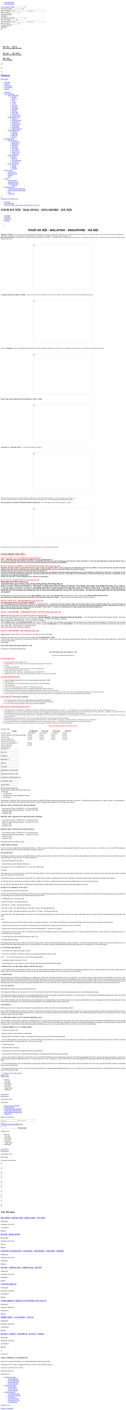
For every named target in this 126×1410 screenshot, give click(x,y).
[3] (1, 1354)
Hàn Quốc (15, 147)
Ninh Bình (15, 109)
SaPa (13, 100)
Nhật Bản (14, 145)
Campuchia (15, 154)
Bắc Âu (14, 157)
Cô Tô (14, 104)
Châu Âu (14, 185)
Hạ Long (14, 99)
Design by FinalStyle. (7, 1408)
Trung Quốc (15, 150)
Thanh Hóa (15, 122)
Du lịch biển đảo (13, 1384)
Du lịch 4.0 (11, 193)
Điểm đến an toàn (13, 183)
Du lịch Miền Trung (14, 117)
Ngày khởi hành (5, 10)
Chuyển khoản (7, 793)
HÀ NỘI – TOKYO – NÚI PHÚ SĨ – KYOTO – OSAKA (22, 1334)
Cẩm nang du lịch (9, 187)
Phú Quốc (15, 134)
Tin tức (6, 178)
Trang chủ (7, 92)
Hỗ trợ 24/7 (7, 1114)
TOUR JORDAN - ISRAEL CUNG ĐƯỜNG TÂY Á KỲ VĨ (23, 1301)
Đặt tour (6, 221)
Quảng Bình (15, 127)
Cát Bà (14, 102)
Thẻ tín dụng (7, 797)
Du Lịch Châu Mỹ (13, 164)
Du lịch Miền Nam (13, 130)
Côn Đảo (14, 132)
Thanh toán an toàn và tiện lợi (13, 1110)
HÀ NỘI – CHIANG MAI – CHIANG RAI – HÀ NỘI (21, 1268)
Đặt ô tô (10, 175)
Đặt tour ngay (5, 1075)
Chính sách (7, 219)
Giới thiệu (7, 82)
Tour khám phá (12, 1402)
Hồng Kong (15, 144)
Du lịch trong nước (9, 1377)
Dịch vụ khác (8, 170)
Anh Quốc (15, 162)
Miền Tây (15, 135)
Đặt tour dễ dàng (9, 1107)
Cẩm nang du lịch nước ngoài (16, 190)
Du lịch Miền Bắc (13, 95)
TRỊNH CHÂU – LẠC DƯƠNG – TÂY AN (17, 1317)
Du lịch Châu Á (12, 140)
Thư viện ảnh (8, 87)
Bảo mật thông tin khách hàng (13, 1112)
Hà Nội (14, 97)
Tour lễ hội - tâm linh (14, 1395)
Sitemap (6, 89)
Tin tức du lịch (12, 180)
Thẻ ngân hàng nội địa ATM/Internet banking (16, 795)
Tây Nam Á (15, 149)
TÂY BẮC (15, 114)
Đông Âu (14, 159)
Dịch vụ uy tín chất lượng (11, 1105)
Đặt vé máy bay (12, 173)
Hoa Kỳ (14, 167)
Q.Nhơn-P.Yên (16, 124)
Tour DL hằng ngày (14, 1394)
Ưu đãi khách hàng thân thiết (12, 1109)
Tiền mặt (5, 792)
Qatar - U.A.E (16, 152)
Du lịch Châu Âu (13, 155)
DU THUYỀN (16, 115)
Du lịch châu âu (12, 1389)
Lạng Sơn (15, 105)
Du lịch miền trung (13, 1380)
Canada (14, 165)
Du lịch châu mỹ (13, 1390)
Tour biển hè (11, 1397)
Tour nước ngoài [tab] (9, 4)
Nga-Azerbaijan (16, 160)
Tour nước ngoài (9, 139)
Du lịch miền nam (13, 1382)
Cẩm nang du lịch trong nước (16, 188)
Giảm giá (3, 14)
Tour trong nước (9, 94)
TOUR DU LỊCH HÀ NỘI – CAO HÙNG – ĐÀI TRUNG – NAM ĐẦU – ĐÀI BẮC (32, 1251)
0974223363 (4, 79)
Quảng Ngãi (15, 125)
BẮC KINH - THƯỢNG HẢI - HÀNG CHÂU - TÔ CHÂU (23, 1218)
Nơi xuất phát (5, 7)
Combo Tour (12, 172)
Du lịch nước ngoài (10, 1385)
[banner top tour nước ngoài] (9, 199)
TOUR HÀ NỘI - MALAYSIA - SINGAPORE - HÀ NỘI (21, 205)
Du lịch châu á (12, 1387)
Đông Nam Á (16, 142)
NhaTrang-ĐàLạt (17, 129)
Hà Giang (15, 107)
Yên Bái (14, 110)
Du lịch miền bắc (13, 1379)
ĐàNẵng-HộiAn (16, 120)
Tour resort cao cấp (13, 1400)
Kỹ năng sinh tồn (13, 182)
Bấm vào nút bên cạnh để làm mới (13, 1124)
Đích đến (3, 9)
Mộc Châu (15, 112)
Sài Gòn (14, 137)
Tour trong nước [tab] (9, 2)
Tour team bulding (13, 1399)
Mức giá (3, 12)
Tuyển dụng (7, 86)
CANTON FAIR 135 (8, 1284)
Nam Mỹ (14, 168)
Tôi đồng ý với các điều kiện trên (12, 1073)
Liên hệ (6, 84)
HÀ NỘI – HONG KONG (10, 1234)
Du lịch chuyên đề (9, 1392)
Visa (9, 177)
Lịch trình (7, 217)
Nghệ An (14, 119)
